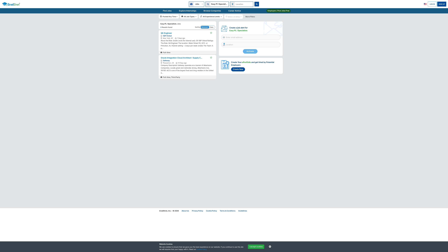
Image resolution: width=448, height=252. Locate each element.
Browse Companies (212, 11)
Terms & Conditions (227, 211)
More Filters (250, 17)
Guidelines (242, 211)
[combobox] (196, 4)
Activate (250, 51)
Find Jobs (167, 11)
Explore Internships (187, 11)
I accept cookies (256, 246)
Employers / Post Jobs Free (278, 11)
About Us (185, 211)
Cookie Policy (202, 249)
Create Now (238, 69)
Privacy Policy (197, 211)
